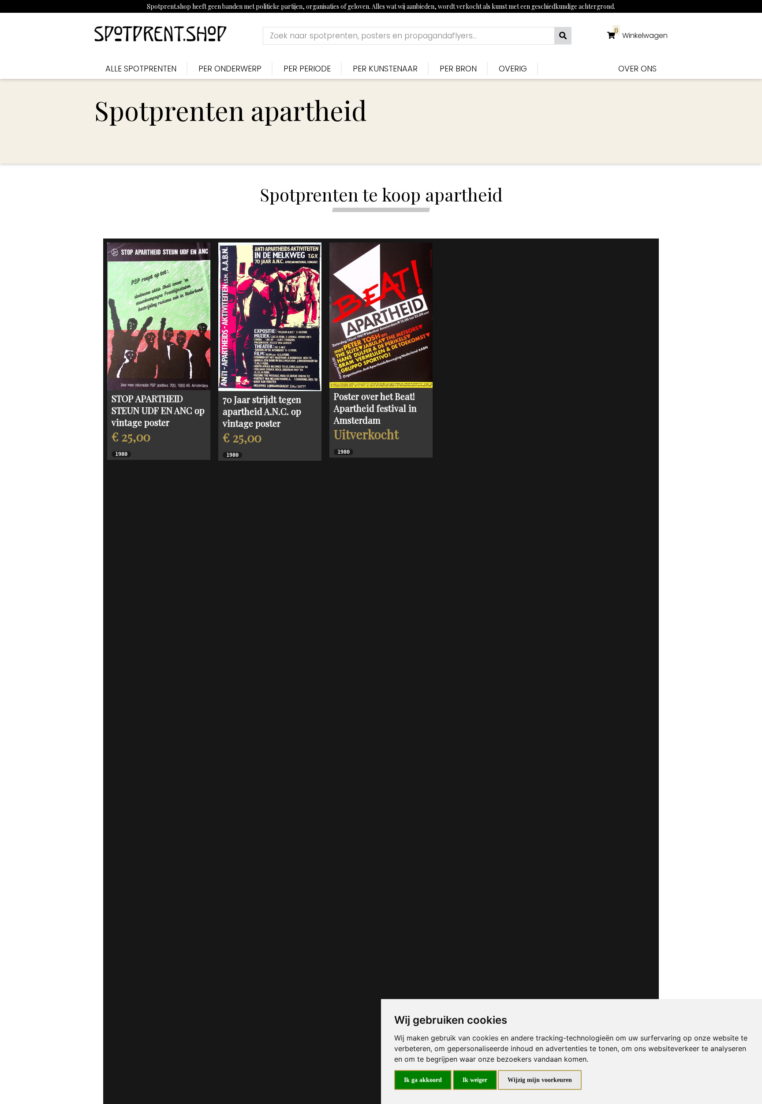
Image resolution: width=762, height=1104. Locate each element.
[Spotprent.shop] (160, 35)
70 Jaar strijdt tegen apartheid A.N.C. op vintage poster (262, 411)
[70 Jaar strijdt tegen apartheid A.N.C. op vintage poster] (269, 316)
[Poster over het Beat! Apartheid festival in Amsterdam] (381, 315)
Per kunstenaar (385, 68)
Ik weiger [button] (475, 1080)
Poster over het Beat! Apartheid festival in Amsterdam (375, 408)
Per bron (458, 68)
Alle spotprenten (140, 68)
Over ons (637, 68)
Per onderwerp (229, 68)
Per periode (307, 68)
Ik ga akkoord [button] (423, 1080)
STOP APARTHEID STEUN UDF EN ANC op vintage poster (158, 410)
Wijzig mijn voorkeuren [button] (540, 1080)
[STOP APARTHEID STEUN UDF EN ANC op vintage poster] (158, 316)
